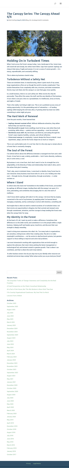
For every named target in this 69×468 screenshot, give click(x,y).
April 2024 (10, 350)
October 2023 (11, 369)
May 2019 (10, 420)
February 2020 (11, 413)
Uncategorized (36, 20)
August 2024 (11, 338)
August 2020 (11, 394)
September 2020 (12, 391)
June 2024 (10, 344)
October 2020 (11, 388)
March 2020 (11, 410)
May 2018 (10, 442)
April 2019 (10, 423)
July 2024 (10, 341)
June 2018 (10, 439)
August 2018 (11, 432)
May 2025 (10, 319)
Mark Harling (12, 20)
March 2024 (11, 353)
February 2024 (11, 357)
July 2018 (10, 435)
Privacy (28, 463)
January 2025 (11, 325)
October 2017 (11, 454)
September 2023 (12, 372)
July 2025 (10, 313)
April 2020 (10, 407)
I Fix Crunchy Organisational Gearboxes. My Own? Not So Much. (28, 292)
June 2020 (10, 401)
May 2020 (10, 404)
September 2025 (12, 306)
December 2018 (12, 426)
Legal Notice (37, 463)
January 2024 (11, 360)
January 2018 (11, 451)
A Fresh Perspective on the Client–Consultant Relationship (26, 286)
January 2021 (11, 382)
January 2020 (11, 416)
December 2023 (12, 363)
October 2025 (11, 303)
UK (30, 20)
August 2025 (11, 309)
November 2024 (12, 331)
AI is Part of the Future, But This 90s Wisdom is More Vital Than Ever (30, 289)
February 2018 (11, 448)
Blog (27, 20)
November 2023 (12, 366)
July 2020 (10, 398)
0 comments (45, 20)
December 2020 (12, 385)
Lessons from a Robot (14, 295)
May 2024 (10, 347)
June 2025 (10, 316)
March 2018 (11, 445)
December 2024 (12, 328)
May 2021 (10, 379)
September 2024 (12, 335)
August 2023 (11, 375)
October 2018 (11, 429)
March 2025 (11, 322)
